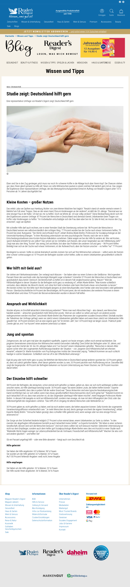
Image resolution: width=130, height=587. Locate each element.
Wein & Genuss (79, 21)
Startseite (9, 36)
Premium (93, 21)
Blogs (16, 26)
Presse (62, 502)
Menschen (82, 62)
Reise (108, 62)
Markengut (63, 508)
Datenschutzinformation (42, 520)
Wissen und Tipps (25, 36)
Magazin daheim (12, 502)
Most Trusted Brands (68, 511)
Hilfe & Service (38, 502)
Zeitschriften (12, 21)
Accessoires (106, 21)
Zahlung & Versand (40, 505)
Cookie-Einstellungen (40, 517)
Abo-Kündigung (38, 508)
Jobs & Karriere (65, 523)
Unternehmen (64, 499)
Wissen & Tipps (48, 62)
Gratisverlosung (65, 514)
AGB (34, 499)
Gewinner (63, 517)
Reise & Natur (11, 520)
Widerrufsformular (39, 514)
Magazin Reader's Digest (15, 499)
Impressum (64, 526)
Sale (9, 26)
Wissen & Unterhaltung (30, 21)
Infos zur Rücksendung (41, 511)
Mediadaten (64, 505)
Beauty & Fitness (29, 62)
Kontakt (62, 529)
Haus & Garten (63, 21)
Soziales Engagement (68, 520)
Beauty (118, 21)
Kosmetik (9, 523)
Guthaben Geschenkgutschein (13, 527)
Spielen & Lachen (65, 62)
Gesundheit (48, 21)
